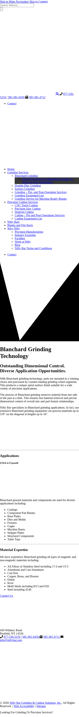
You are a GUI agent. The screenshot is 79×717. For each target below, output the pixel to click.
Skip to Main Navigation (14, 1)
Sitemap (41, 706)
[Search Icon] (57, 93)
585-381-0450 (16, 97)
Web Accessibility (24, 706)
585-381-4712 (37, 97)
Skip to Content (38, 1)
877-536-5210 (12, 636)
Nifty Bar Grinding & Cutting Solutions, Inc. (36, 702)
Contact (11, 103)
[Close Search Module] (27, 37)
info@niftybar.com (11, 640)
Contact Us (6, 595)
